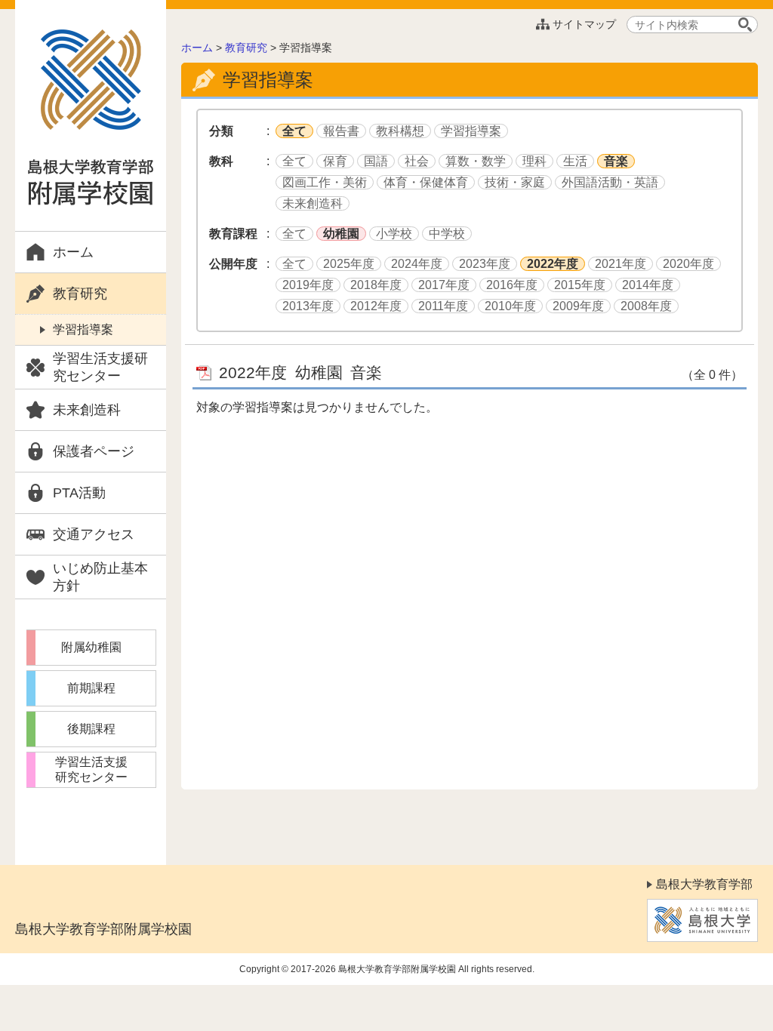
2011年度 (443, 306)
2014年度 (647, 285)
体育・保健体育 (425, 182)
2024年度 (416, 263)
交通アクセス (93, 534)
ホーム (73, 252)
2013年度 (308, 306)
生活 (575, 161)
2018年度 (376, 285)
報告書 (341, 131)
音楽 (616, 161)
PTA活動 (79, 492)
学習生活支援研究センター (100, 367)
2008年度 (646, 306)
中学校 (447, 233)
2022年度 (552, 263)
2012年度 (376, 306)
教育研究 (80, 293)
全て (294, 131)
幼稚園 (341, 233)
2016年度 (511, 285)
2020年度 (688, 263)
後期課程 (91, 728)
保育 (335, 161)
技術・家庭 (515, 182)
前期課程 (91, 688)
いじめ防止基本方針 (100, 577)
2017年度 (444, 285)
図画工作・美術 (324, 182)
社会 (417, 161)
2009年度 (578, 306)
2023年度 (484, 263)
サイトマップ (584, 24)
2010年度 (510, 306)
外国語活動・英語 (610, 182)
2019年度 (308, 285)
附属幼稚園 (91, 647)
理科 (534, 161)
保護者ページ (93, 451)
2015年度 (579, 285)
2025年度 (348, 263)
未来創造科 (87, 409)
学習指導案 (83, 329)
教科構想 (400, 131)
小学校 (394, 233)
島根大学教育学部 (704, 884)
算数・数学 (475, 161)
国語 (376, 161)
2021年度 (620, 263)
